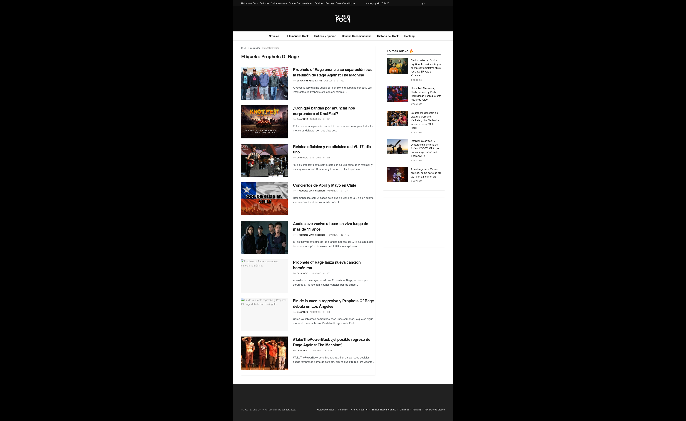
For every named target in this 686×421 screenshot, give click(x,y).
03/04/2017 (315, 157)
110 (347, 234)
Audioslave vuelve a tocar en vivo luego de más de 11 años (330, 226)
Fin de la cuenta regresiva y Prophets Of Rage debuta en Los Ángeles (333, 303)
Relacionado (254, 47)
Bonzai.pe (290, 409)
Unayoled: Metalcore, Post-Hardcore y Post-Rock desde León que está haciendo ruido (426, 93)
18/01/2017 (333, 234)
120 (330, 350)
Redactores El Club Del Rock (311, 190)
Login (422, 3)
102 (328, 273)
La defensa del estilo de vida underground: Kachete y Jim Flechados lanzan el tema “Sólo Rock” (425, 120)
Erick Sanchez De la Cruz (309, 80)
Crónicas (319, 3)
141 (328, 118)
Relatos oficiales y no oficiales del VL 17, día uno (332, 149)
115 (328, 157)
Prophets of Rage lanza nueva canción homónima (327, 264)
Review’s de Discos (345, 3)
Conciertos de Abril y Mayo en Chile (324, 185)
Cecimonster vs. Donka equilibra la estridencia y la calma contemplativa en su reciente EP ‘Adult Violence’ (426, 67)
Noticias (274, 36)
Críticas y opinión (325, 36)
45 (342, 234)
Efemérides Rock (298, 36)
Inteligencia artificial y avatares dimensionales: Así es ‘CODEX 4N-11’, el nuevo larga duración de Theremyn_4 (425, 148)
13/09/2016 (315, 273)
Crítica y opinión (279, 3)
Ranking (329, 3)
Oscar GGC (302, 118)
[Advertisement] (414, 223)
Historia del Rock (249, 3)
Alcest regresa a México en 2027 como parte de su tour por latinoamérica (426, 172)
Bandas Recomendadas (300, 3)
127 (346, 190)
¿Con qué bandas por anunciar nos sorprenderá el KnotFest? (324, 110)
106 (328, 311)
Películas (264, 3)
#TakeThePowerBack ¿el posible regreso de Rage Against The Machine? (331, 342)
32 (324, 350)
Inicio (243, 47)
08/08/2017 (315, 118)
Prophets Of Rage (270, 47)
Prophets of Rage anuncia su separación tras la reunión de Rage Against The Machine (332, 72)
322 (342, 80)
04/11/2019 (329, 80)
